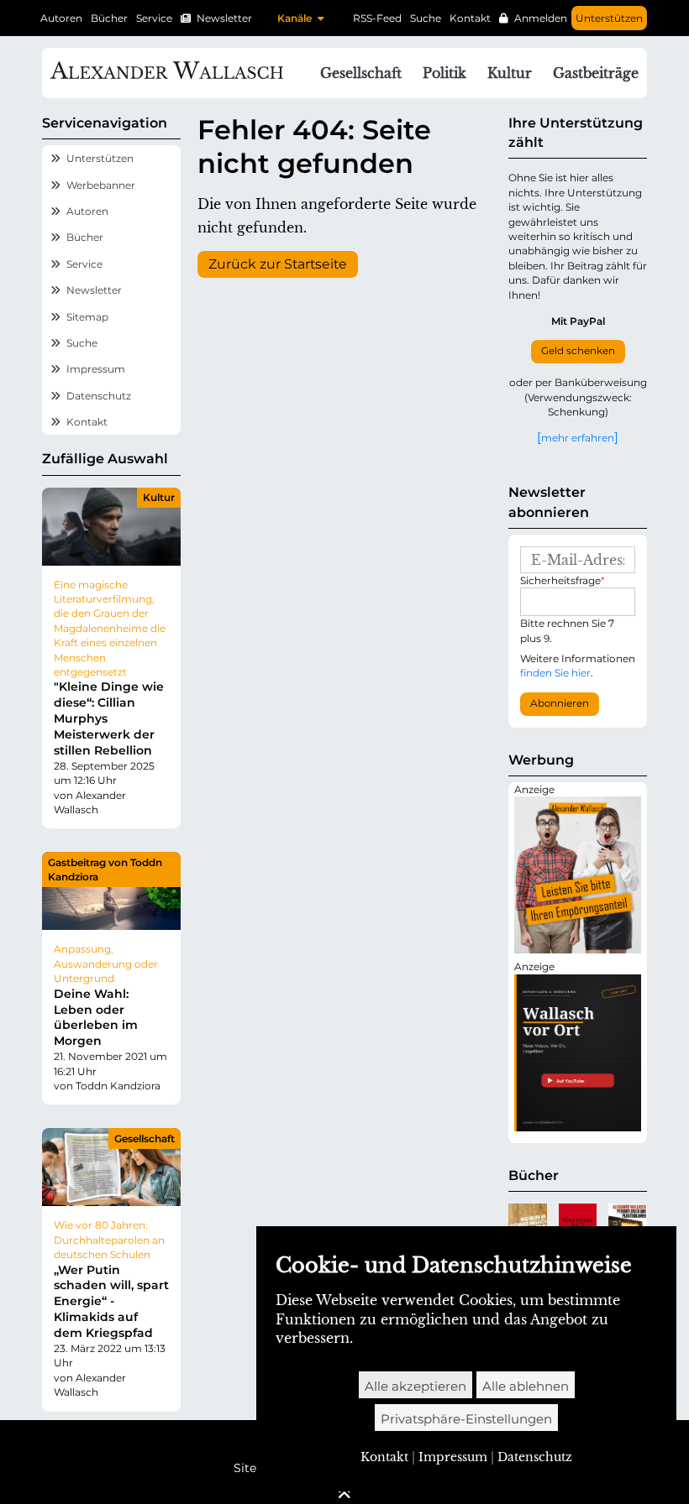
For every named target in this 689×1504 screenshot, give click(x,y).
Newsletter (224, 18)
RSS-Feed (377, 18)
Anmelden (540, 18)
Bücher (109, 18)
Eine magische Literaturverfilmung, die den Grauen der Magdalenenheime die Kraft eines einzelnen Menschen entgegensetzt (110, 628)
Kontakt (470, 18)
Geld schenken (578, 351)
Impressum (95, 369)
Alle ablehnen (525, 1386)
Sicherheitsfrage (562, 580)
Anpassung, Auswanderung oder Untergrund (106, 963)
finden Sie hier (555, 672)
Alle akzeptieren (415, 1386)
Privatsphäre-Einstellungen (466, 1419)
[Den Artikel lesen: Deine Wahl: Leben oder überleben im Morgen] (111, 891)
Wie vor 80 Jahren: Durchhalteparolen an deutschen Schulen (109, 1240)
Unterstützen (609, 18)
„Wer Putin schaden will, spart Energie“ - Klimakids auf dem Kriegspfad (111, 1301)
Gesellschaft (144, 1138)
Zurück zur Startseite (277, 264)
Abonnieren (559, 703)
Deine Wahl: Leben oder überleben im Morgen (96, 1017)
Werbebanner (100, 185)
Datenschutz (98, 395)
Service (154, 18)
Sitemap (87, 317)
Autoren (61, 18)
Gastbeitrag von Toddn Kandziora (105, 869)
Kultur (159, 497)
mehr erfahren (577, 437)
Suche (425, 18)
